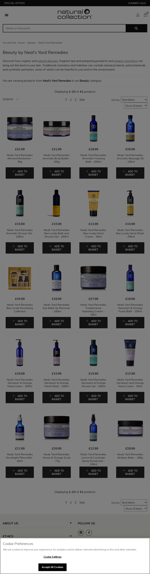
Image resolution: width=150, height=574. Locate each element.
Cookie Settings (53, 556)
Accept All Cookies (52, 567)
